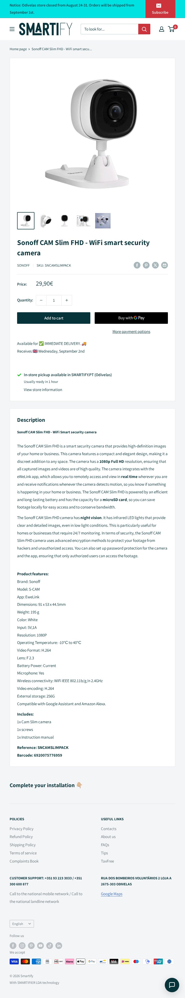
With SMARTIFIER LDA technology (34, 982)
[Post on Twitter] (155, 265)
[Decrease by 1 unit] (41, 300)
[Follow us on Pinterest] (31, 945)
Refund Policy (21, 836)
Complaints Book (24, 861)
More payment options (131, 331)
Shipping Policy (23, 844)
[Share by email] (164, 265)
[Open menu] (12, 29)
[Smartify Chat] (172, 985)
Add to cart (53, 318)
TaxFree (107, 861)
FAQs (105, 844)
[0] (171, 29)
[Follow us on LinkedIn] (58, 945)
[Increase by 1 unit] (67, 300)
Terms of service (23, 853)
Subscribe (160, 12)
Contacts (108, 828)
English (17, 923)
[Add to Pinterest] (146, 265)
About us (108, 836)
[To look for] (144, 29)
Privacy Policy (21, 828)
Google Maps (111, 893)
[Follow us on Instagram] (22, 945)
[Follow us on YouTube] (40, 945)
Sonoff (23, 265)
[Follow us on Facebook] (13, 945)
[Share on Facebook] (137, 265)
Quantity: (25, 300)
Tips (104, 853)
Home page (18, 49)
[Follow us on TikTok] (49, 945)
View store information (43, 389)
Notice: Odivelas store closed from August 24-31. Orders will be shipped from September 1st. (72, 9)
